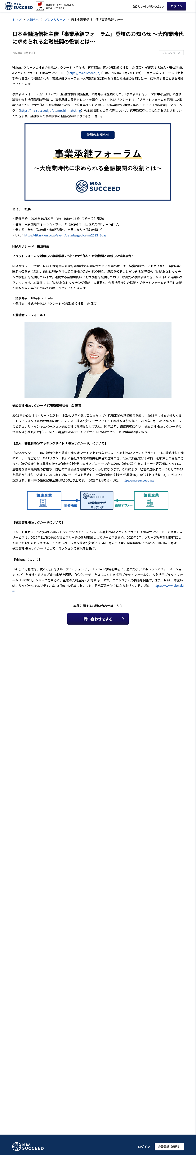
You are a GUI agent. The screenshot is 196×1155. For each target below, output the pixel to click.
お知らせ (33, 19)
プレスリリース (55, 19)
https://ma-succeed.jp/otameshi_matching (50, 110)
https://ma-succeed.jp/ (84, 72)
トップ (16, 19)
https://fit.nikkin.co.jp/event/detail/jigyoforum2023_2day (65, 235)
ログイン (144, 1146)
